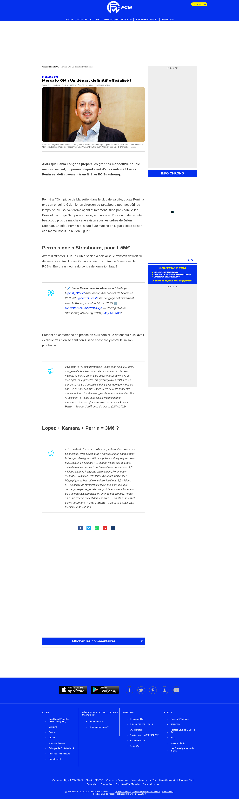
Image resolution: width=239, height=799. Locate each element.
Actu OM (82, 19)
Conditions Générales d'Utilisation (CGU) (59, 720)
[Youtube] (176, 693)
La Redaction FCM (52, 85)
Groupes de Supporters (117, 780)
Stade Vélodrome (151, 784)
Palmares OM (185, 780)
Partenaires (92, 784)
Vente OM (134, 746)
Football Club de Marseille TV (183, 731)
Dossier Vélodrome (180, 719)
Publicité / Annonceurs (59, 753)
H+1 (173, 737)
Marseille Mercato (167, 780)
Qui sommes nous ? (98, 727)
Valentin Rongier (137, 740)
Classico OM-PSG (94, 780)
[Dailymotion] (165, 693)
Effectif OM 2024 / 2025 (141, 724)
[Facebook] (130, 693)
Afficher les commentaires (107, 641)
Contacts (53, 727)
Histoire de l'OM (96, 721)
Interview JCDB (178, 743)
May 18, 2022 (112, 313)
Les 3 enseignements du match (182, 749)
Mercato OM (111, 19)
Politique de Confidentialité (61, 748)
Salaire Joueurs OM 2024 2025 (144, 735)
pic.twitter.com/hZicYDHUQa (83, 308)
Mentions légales (123, 792)
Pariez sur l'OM (199, 4)
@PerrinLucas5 (87, 298)
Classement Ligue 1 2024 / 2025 (67, 780)
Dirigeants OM (137, 719)
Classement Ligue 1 (146, 19)
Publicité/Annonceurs (150, 792)
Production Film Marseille (127, 784)
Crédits (52, 737)
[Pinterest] (153, 693)
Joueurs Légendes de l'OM (143, 780)
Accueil (70, 19)
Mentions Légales (57, 743)
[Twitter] (141, 693)
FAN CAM (175, 724)
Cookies (52, 732)
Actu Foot (95, 19)
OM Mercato (136, 730)
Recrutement (55, 759)
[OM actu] (119, 7)
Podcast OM (107, 784)
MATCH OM (126, 19)
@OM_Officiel (75, 293)
